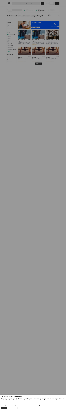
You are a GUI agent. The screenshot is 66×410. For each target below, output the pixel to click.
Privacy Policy (44, 405)
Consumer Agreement (30, 405)
